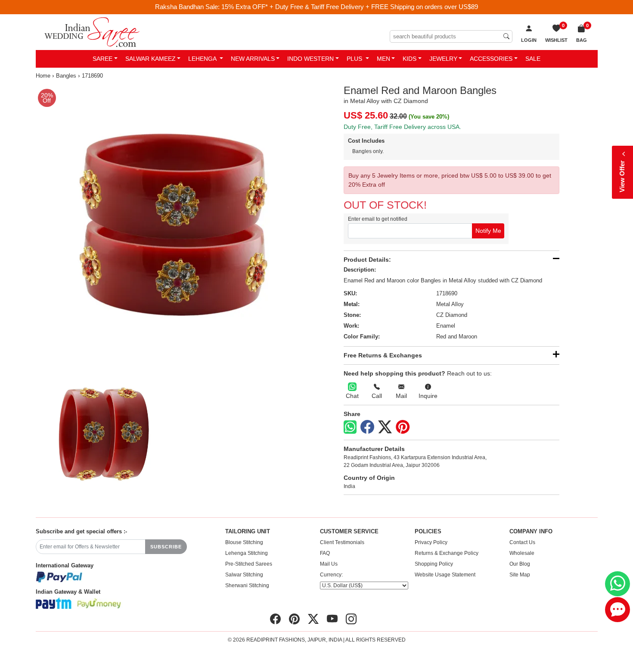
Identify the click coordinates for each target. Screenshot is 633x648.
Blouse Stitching (244, 542)
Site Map (519, 575)
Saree (102, 58)
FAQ (325, 553)
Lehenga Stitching (246, 553)
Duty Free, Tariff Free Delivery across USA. (402, 126)
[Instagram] (351, 619)
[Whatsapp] (350, 427)
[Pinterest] (403, 427)
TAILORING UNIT (247, 532)
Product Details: (367, 259)
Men (383, 58)
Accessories (491, 58)
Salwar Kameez (150, 58)
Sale (532, 58)
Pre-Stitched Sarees (248, 564)
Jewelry (443, 58)
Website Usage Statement (445, 575)
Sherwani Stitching (247, 585)
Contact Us (522, 542)
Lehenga (203, 58)
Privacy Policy (431, 542)
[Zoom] (174, 224)
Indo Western (310, 58)
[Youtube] (332, 619)
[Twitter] (385, 427)
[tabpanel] (174, 224)
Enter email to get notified (377, 219)
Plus (355, 58)
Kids (409, 58)
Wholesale (521, 553)
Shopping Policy (434, 564)
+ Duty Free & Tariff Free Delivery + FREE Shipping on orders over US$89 (374, 6)
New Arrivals (253, 58)
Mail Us (329, 564)
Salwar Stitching (244, 575)
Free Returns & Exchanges (383, 355)
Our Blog (519, 564)
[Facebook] (367, 427)
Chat (352, 395)
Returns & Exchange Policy (446, 553)
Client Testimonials (342, 542)
